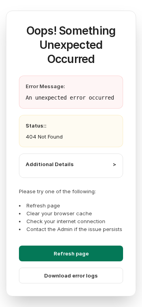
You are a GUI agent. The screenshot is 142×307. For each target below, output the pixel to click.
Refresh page (71, 253)
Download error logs (71, 275)
